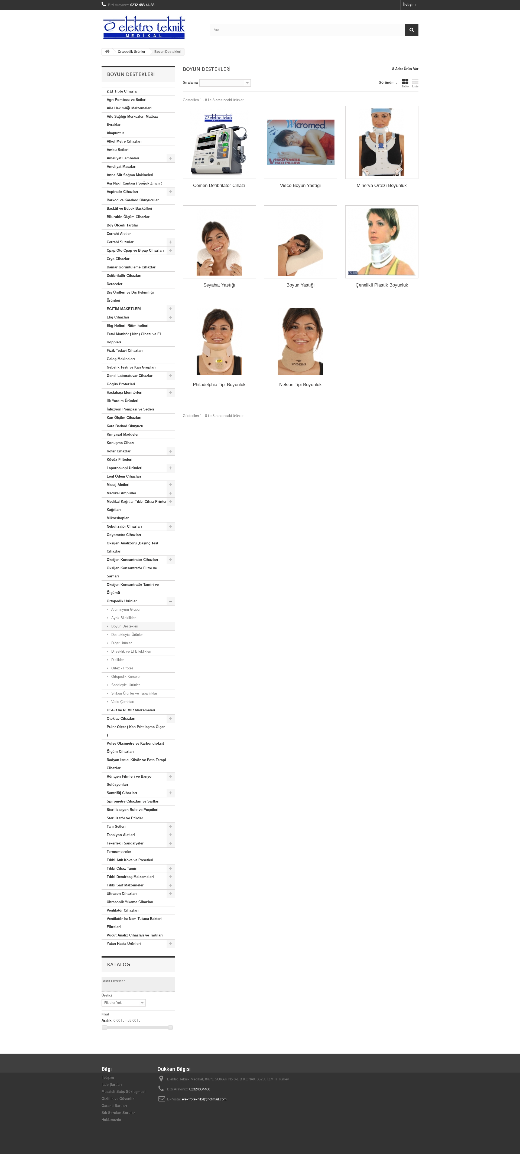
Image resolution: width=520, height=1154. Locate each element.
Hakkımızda (111, 1120)
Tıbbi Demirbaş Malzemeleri (130, 877)
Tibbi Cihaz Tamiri (122, 868)
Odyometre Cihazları (124, 535)
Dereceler (114, 284)
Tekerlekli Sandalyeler (125, 843)
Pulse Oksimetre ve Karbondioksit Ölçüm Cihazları (135, 747)
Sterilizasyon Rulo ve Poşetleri (132, 810)
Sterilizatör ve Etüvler (125, 818)
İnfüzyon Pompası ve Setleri (130, 409)
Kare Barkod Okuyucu (125, 426)
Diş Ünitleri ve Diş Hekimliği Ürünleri (130, 296)
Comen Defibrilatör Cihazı (219, 185)
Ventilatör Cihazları (123, 910)
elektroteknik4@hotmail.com (204, 1099)
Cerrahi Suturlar (120, 242)
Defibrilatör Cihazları (124, 276)
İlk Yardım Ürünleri (122, 401)
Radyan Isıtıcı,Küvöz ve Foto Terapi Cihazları (136, 764)
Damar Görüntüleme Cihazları (132, 267)
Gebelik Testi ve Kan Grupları (131, 367)
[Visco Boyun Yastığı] (300, 142)
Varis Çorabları (122, 702)
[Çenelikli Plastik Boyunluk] (382, 242)
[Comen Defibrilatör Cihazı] (219, 142)
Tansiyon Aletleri (121, 835)
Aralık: (107, 1020)
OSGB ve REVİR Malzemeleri (131, 710)
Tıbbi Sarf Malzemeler (125, 885)
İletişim (409, 4)
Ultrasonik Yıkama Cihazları (130, 902)
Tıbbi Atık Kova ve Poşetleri (130, 860)
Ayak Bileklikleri (123, 618)
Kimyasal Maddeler (123, 434)
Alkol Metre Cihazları (124, 141)
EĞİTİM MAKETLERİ (124, 309)
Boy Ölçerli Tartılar (122, 225)
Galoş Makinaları (121, 359)
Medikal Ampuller (121, 493)
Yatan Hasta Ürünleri (124, 944)
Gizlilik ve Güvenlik (118, 1099)
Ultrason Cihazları (122, 894)
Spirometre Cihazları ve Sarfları (133, 801)
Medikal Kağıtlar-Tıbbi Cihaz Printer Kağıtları (137, 505)
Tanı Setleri (116, 826)
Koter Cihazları (119, 451)
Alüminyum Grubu (124, 609)
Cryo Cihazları (119, 259)
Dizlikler (117, 660)
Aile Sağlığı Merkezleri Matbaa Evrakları (132, 120)
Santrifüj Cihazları (122, 793)
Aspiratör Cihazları (122, 192)
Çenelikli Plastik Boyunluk (382, 285)
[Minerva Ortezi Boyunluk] (382, 142)
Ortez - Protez (122, 668)
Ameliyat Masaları (121, 167)
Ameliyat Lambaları (123, 158)
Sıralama (190, 82)
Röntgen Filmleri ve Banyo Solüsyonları (129, 780)
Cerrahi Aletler (119, 234)
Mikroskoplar (118, 518)
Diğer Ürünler (121, 643)
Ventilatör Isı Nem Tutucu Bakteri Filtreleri (134, 923)
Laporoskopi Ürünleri (124, 468)
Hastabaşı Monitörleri (124, 392)
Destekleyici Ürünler (126, 635)
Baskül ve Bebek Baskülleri (129, 208)
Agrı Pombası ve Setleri (127, 100)
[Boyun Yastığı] (300, 242)
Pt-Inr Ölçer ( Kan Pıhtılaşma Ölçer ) (136, 731)
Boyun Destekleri (124, 626)
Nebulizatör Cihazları (124, 526)
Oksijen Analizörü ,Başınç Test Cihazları (132, 547)
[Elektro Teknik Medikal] (152, 27)
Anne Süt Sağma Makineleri (130, 175)
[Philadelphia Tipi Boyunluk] (219, 341)
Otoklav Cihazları (121, 718)
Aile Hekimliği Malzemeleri (129, 108)
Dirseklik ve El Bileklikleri (130, 651)
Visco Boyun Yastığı (300, 185)
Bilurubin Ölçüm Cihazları (129, 217)
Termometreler (119, 852)
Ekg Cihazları (118, 317)
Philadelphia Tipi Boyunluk (219, 384)
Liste (415, 86)
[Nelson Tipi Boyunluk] (300, 341)
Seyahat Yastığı (219, 285)
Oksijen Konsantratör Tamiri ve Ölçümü (133, 589)
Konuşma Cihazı (120, 443)
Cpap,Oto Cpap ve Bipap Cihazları (135, 250)
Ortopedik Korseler (125, 677)
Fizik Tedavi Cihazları (125, 350)
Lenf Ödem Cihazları (124, 476)
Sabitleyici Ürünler (125, 685)
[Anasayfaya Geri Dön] (107, 51)
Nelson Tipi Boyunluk (300, 384)
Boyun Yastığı (301, 285)
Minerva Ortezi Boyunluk (382, 185)
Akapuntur (115, 133)
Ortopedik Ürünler (122, 601)
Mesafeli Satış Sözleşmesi (123, 1092)
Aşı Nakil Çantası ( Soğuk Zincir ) (134, 183)
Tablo (405, 86)
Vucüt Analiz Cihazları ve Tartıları (135, 935)
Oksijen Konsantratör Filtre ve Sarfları (132, 572)
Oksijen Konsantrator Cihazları (132, 560)
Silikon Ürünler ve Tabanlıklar (133, 693)
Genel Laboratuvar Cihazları (130, 376)
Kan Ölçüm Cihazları (124, 418)
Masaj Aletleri (118, 485)
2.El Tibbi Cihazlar (122, 91)
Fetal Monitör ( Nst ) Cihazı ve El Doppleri (134, 338)
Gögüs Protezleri (121, 384)
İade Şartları (112, 1085)
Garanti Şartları (114, 1106)
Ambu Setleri (118, 150)
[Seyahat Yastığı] (219, 242)
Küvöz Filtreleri (119, 460)
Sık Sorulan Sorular (118, 1113)
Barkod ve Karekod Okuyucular (133, 200)
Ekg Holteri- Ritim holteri (127, 326)
